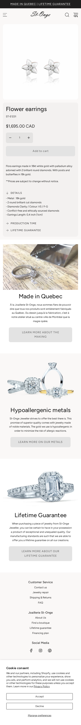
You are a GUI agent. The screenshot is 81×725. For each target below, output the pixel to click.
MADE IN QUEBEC (23, 4)
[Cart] (75, 14)
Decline (39, 706)
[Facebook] (31, 650)
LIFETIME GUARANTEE (55, 4)
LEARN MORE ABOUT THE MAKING (40, 334)
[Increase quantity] (28, 137)
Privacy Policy (42, 686)
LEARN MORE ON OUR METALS (40, 442)
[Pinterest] (49, 650)
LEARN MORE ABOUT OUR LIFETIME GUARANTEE (40, 553)
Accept (39, 696)
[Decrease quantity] (10, 137)
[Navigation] (5, 15)
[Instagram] (40, 650)
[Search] (67, 14)
